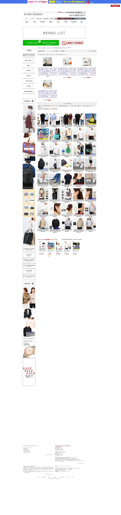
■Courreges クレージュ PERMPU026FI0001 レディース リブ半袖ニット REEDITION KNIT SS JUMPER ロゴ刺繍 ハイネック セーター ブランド (66, 185)
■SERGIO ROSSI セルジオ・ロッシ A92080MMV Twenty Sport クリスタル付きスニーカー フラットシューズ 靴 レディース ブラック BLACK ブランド (55, 185)
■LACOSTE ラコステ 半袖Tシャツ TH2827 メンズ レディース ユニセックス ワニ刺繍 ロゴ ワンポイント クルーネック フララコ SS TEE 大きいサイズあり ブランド (55, 125)
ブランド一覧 (48, 47)
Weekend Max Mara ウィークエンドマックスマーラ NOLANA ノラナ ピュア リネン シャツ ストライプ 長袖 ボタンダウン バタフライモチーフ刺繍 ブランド (54, 170)
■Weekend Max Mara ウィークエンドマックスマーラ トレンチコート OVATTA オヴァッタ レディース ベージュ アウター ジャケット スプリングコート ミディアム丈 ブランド (43, 230)
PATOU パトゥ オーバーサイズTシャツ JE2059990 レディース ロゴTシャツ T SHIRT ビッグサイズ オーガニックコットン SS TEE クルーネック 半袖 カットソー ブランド (54, 155)
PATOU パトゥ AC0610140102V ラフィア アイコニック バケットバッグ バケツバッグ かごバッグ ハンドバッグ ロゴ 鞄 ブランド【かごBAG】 (78, 155)
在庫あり (56, 51)
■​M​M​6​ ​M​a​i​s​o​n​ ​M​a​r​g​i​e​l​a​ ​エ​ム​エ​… (67, 251)
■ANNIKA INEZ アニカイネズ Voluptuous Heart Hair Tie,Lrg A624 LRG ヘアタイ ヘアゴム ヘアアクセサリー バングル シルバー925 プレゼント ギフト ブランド (66, 215)
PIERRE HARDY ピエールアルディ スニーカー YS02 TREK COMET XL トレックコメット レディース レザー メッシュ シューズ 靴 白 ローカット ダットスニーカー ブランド (78, 170)
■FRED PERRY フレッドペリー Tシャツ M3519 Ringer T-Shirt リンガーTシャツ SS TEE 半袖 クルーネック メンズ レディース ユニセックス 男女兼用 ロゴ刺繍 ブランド (78, 125)
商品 (44, 47)
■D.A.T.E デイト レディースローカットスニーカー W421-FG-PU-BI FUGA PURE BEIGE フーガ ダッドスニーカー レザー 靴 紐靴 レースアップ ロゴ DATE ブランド (90, 185)
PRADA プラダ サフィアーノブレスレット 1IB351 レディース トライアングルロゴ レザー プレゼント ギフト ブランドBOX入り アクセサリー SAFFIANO (66, 170)
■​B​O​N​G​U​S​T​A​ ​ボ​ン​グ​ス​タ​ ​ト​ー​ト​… (51, 251)
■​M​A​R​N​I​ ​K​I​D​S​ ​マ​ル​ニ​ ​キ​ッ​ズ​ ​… (42, 251)
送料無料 (62, 51)
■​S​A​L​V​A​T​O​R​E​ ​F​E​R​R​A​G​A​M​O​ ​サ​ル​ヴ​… (59, 251)
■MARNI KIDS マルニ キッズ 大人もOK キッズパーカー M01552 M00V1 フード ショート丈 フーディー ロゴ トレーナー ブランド (66, 230)
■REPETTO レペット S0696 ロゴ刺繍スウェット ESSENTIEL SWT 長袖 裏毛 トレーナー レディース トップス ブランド (90, 230)
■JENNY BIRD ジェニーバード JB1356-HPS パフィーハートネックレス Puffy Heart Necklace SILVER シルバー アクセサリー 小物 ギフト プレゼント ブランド (78, 185)
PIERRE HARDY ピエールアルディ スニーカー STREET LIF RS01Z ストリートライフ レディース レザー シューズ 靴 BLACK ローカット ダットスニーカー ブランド (90, 170)
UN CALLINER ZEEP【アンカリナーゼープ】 (59, 47)
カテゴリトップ (40, 47)
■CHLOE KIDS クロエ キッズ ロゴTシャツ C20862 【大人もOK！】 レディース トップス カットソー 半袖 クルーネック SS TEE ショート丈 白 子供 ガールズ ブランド (43, 155)
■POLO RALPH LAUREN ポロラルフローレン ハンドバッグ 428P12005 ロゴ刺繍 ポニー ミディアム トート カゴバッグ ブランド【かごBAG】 (66, 155)
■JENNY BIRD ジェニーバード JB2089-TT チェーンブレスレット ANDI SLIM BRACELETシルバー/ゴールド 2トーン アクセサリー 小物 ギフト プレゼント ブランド (78, 215)
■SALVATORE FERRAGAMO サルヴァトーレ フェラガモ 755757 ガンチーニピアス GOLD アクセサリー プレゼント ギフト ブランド (54, 215)
